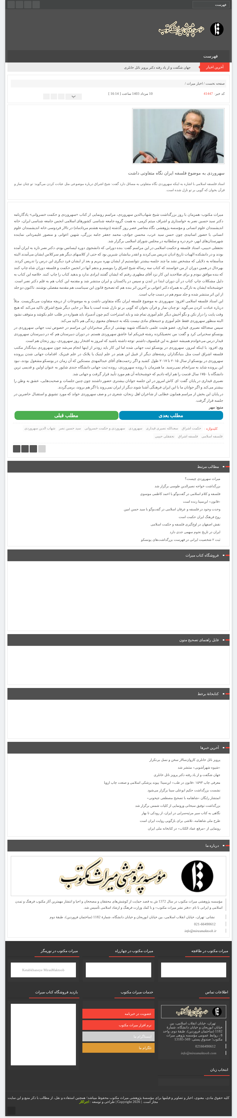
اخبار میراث (195, 83)
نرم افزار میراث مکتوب (135, 1025)
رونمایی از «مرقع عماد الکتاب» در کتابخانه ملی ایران (184, 828)
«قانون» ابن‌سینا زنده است (201, 501)
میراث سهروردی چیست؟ (202, 479)
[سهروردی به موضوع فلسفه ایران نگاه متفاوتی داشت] (178, 136)
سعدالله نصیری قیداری (162, 428)
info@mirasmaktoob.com (198, 1053)
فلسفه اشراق (188, 436)
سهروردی (135, 428)
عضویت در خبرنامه (138, 1013)
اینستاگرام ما (143, 1036)
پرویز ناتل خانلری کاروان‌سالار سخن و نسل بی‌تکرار (184, 760)
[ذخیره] (54, 96)
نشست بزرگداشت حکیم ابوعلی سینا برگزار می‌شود (184, 790)
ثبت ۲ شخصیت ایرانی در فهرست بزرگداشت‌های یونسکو (180, 539)
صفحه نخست (215, 83)
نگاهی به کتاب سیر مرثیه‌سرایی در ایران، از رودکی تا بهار (181, 813)
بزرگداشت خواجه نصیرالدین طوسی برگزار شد (187, 486)
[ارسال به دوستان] (61, 96)
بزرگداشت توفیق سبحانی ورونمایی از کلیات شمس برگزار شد (177, 805)
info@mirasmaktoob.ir (200, 931)
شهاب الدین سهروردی (39, 428)
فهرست (211, 56)
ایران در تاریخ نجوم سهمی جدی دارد (195, 532)
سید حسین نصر (70, 428)
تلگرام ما (145, 1048)
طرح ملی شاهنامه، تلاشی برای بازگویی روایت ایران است (180, 820)
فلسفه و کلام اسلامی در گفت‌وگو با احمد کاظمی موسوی (180, 494)
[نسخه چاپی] (46, 96)
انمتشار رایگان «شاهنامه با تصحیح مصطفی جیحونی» (183, 798)
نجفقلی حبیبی (164, 436)
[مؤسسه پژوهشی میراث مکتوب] (184, 28)
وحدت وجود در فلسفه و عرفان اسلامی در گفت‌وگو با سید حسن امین (172, 509)
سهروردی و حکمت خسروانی (105, 428)
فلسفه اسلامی (212, 436)
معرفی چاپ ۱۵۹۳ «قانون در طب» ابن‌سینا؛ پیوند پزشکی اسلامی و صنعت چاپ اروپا (162, 782)
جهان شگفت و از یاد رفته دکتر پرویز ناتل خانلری (157, 67)
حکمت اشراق (191, 428)
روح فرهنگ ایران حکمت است (199, 517)
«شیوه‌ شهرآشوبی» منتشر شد (199, 767)
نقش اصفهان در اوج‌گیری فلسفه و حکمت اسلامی (185, 524)
